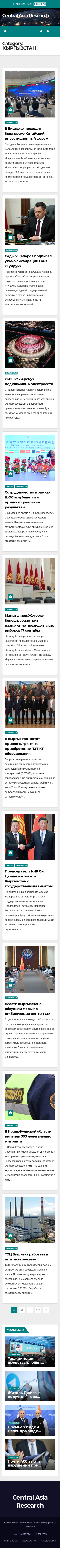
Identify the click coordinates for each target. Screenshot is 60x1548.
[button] (41, 31)
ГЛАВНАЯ (9, 486)
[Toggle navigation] (54, 31)
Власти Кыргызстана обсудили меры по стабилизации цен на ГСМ (27, 1009)
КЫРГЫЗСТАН (11, 122)
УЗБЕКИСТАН (14, 1389)
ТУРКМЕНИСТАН (48, 1541)
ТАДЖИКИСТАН (14, 1354)
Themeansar (29, 1526)
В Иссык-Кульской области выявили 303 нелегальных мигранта (28, 1136)
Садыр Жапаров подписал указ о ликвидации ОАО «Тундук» (28, 261)
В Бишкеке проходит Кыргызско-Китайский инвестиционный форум (26, 133)
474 (38, 1309)
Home (14, 1534)
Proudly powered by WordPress (18, 1522)
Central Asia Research (25, 15)
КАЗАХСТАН (13, 1457)
